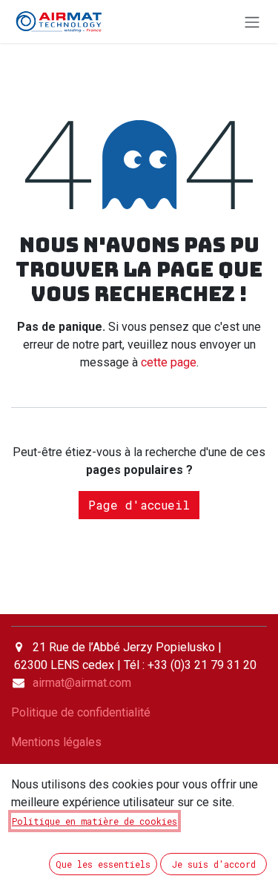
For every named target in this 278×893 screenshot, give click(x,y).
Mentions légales (56, 742)
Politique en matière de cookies (94, 821)
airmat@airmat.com (82, 683)
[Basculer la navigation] (252, 21)
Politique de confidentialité (80, 712)
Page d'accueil (139, 505)
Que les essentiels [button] (103, 864)
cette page (168, 362)
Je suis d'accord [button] (214, 864)
